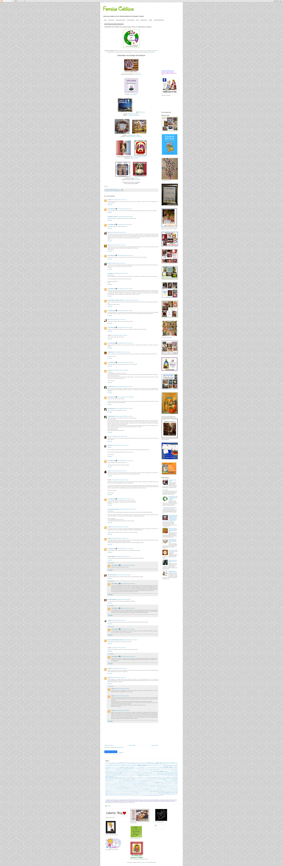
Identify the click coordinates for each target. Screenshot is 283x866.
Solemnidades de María (124, 794)
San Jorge (144, 786)
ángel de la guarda (168, 762)
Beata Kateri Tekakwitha (121, 765)
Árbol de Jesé (142, 763)
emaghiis (109, 620)
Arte (152, 763)
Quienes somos (144, 20)
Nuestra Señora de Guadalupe (129, 778)
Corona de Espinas (112, 768)
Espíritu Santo (116, 771)
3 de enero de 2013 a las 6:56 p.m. (122, 710)
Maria (116, 777)
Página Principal (132, 745)
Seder (141, 792)
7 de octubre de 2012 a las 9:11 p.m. (128, 656)
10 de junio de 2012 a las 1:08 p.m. (128, 629)
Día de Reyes (107, 769)
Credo (122, 768)
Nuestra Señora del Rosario (128, 779)
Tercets (136, 178)
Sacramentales (111, 784)
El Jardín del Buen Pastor (154, 769)
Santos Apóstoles (129, 792)
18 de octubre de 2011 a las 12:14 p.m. (125, 255)
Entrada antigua (155, 745)
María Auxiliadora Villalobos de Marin (115, 300)
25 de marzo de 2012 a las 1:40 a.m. (123, 556)
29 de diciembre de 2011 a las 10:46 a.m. (120, 526)
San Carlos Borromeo (128, 785)
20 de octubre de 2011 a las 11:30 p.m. (125, 288)
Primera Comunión (141, 782)
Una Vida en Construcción (133, 115)
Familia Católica (118, 8)
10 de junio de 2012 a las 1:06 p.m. (128, 608)
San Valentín (172, 789)
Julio (174, 774)
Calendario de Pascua (115, 767)
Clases (145, 767)
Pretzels (132, 782)
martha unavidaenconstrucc (113, 509)
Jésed (112, 774)
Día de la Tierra (168, 768)
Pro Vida (153, 782)
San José (152, 786)
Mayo (140, 777)
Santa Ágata (115, 790)
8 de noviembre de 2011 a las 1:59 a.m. (119, 335)
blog (137, 765)
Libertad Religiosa (146, 775)
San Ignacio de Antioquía (114, 786)
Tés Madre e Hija (152, 794)
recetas (157, 782)
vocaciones (161, 795)
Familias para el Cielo (146, 771)
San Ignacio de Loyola (123, 786)
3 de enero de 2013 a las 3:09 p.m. (122, 695)
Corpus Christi (118, 768)
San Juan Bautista (163, 786)
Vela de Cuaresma (130, 795)
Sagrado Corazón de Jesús (138, 784)
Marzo (131, 777)
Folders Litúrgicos (130, 20)
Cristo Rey (126, 768)
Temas (137, 20)
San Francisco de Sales (154, 785)
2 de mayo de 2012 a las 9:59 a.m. (124, 574)
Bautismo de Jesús (113, 765)
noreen (109, 436)
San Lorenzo (152, 787)
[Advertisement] (169, 46)
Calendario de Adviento (168, 765)
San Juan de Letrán (110, 787)
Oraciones (175, 779)
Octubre (164, 779)
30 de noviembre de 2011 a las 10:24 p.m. (124, 386)
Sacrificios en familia (123, 784)
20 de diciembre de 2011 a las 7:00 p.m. (119, 470)
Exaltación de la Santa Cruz (137, 771)
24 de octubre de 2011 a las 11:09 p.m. (125, 310)
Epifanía (107, 771)
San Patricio (145, 789)
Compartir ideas (167, 767)
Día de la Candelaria (162, 768)
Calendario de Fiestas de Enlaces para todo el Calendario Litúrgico (173, 498)
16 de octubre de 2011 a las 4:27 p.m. (124, 208)
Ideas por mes (111, 20)
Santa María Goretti (114, 791)
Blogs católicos (110, 190)
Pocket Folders (108, 782)
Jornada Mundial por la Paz (153, 774)
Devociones (148, 768)
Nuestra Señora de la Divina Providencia (142, 778)
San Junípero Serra (139, 787)
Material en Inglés (136, 777)
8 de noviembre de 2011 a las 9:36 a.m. (125, 343)
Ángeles (173, 762)
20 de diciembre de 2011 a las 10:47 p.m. (120, 479)
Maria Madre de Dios (121, 777)
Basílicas (107, 765)
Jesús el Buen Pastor (117, 774)
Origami (111, 781)
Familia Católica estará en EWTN (170, 507)
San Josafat (148, 786)
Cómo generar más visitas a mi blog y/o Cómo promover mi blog (172, 541)
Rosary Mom (138, 179)
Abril (106, 762)
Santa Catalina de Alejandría (131, 790)
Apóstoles (138, 763)
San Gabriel (161, 785)
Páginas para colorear (131, 781)
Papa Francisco (152, 781)
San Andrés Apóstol (166, 784)
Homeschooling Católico (159, 20)
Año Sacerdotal (132, 763)
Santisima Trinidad (159, 791)
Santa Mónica (125, 791)
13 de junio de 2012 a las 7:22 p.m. (131, 639)
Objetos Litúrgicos (159, 779)
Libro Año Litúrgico (152, 775)
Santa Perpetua (131, 791)
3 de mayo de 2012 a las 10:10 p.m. (128, 583)
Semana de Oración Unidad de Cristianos (149, 792)
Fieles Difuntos (175, 771)
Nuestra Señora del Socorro (140, 779)
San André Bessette (159, 784)
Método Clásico (144, 777)
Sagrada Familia (129, 784)
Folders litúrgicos (120, 772)
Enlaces (122, 190)
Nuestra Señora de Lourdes (168, 778)
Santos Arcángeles (136, 792)
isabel (109, 245)
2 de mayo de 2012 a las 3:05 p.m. (124, 599)
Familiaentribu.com (112, 386)
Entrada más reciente (108, 745)
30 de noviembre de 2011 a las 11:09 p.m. (124, 408)
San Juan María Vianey (125, 787)
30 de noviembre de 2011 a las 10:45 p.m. (125, 397)
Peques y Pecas (134, 158)
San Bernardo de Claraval (119, 785)
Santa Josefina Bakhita (167, 790)
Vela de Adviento (124, 795)
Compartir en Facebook (110, 751)
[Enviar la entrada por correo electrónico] (122, 189)
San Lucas (156, 787)
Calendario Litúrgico (116, 190)
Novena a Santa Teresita (109, 778)
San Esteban (134, 785)
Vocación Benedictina (112, 574)
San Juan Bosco (170, 786)
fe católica (153, 771)
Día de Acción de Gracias (154, 768)
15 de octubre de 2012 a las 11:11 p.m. (119, 668)
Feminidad (170, 771)
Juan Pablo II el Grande (162, 774)
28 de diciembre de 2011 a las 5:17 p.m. (128, 509)
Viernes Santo (156, 795)
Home (105, 20)
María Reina (128, 777)
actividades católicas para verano (113, 762)
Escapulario (111, 771)
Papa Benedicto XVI (144, 781)
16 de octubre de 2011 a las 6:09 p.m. (125, 216)
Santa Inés (151, 790)
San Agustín (146, 784)
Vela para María (142, 795)
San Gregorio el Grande (168, 785)
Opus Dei (168, 779)
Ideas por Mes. (151, 52)
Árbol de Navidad (148, 763)
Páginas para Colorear (120, 20)
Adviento (150, 762)
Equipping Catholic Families (134, 135)
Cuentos (134, 768)
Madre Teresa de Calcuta (173, 775)
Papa (138, 781)
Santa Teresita (152, 791)
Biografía (134, 765)
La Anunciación (108, 775)
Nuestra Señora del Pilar (118, 779)
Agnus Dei (154, 762)
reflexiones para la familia (165, 782)
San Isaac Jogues (130, 786)
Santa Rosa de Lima (137, 791)
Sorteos (130, 794)
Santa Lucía (173, 790)
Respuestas (111, 562)
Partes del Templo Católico (160, 781)
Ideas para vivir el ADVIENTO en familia (173, 572)
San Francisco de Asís (145, 785)
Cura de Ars (138, 768)
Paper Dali (110, 445)
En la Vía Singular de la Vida (139, 156)
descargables (143, 768)
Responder (110, 204)
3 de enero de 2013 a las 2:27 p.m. (119, 677)
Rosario (107, 784)
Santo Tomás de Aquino (121, 792)
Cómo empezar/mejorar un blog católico (154, 767)
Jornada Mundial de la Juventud (142, 774)
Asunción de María (165, 763)
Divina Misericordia (125, 769)
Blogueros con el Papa (152, 765)
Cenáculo (136, 767)
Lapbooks (140, 775)
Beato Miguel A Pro (129, 765)
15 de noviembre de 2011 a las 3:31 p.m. (122, 352)
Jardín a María (108, 774)
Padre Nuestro (115, 781)
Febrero (166, 771)
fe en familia (160, 771)
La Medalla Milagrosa (124, 775)
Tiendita (150, 20)
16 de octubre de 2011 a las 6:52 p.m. (124, 224)
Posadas (112, 782)
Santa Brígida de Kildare (121, 790)
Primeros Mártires (148, 782)
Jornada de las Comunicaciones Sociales (129, 774)
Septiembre (168, 792)
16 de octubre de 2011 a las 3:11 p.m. (119, 199)
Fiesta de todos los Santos (110, 772)
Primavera (135, 782)
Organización (107, 781)
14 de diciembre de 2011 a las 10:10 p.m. (119, 436)
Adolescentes (145, 762)
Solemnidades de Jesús (114, 794)
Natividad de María (170, 777)
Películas (170, 781)
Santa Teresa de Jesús (145, 791)
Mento (109, 232)
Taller (133, 794)
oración (171, 779)
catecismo (132, 767)
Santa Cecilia (139, 790)
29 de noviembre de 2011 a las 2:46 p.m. (120, 370)
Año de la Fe (112, 763)
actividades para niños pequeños (136, 762)
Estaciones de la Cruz (123, 771)
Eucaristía (130, 771)
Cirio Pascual (141, 767)
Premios (115, 782)
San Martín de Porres (162, 787)
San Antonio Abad (173, 784)
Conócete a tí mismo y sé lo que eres (134, 136)
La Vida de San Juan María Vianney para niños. (173, 561)
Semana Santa (161, 792)
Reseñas (176, 782)
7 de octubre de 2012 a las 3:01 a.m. (119, 647)
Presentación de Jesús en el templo (123, 782)
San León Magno (146, 787)
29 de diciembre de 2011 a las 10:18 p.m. (125, 548)
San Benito (113, 785)
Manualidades (109, 777)
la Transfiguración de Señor (133, 775)
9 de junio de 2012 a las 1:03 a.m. (118, 620)
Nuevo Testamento (148, 779)
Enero (172, 769)
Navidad (176, 777)
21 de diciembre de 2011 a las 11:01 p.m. (125, 498)
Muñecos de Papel (160, 777)
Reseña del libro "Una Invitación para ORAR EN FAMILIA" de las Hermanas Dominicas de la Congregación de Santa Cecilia (173, 518)
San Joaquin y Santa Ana (137, 786)
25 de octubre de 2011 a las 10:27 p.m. (118, 319)
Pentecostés (175, 781)
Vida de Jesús (147, 795)
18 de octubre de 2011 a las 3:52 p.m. (118, 263)
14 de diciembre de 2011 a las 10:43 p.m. (120, 445)
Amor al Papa (165, 489)
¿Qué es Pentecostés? (173, 550)
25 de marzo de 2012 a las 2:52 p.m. (128, 565)
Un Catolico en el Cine (169, 794)
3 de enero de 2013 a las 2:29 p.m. (122, 688)
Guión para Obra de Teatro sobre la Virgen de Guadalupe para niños (173, 530)
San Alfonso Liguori (152, 784)
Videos (151, 795)
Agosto (157, 762)
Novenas (116, 778)
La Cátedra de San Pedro (115, 775)
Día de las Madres (174, 768)
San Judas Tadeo (133, 787)
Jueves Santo (170, 774)
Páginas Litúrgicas (122, 781)
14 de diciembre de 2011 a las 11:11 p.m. (125, 460)
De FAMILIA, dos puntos (113, 216)
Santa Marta (120, 791)
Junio (176, 774)
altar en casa (162, 762)
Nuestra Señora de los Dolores (156, 778)
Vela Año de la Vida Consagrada (115, 795)
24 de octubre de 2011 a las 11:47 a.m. (131, 300)
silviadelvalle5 (111, 352)
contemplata (110, 273)
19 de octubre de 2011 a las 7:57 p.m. (120, 273)
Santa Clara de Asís (145, 790)
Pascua (166, 781)
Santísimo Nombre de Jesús (169, 791)
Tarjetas (136, 794)
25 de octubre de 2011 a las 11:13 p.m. (125, 327)
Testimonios (157, 794)
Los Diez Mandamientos (164, 775)
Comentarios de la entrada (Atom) (116, 747)
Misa (156, 777)
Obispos (153, 779)
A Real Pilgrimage (111, 208)
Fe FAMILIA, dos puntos (133, 113)
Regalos (172, 782)
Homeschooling (147, 772)
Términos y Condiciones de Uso (143, 794)
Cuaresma (130, 768)
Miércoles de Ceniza (151, 777)
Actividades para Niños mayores (125, 762)
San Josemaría (157, 786)
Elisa (109, 319)
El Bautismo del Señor (144, 769)
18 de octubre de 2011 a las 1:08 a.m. (118, 232)
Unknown (110, 199)
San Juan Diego (117, 787)
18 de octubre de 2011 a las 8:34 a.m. (118, 245)
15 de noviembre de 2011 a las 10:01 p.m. (125, 362)
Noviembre (121, 778)
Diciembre (118, 769)
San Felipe (139, 785)
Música (165, 777)
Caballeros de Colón (159, 765)
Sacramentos (116, 784)
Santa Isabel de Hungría (157, 790)
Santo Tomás (114, 792)
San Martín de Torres (170, 787)
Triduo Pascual (162, 794)
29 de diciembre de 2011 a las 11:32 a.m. (120, 538)
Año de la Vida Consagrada (120, 763)
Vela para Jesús (136, 795)
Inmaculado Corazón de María (171, 772)
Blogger (154, 862)
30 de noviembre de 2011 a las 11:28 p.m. (124, 416)
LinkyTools (158, 775)
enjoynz (143, 862)
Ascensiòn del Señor (157, 763)
